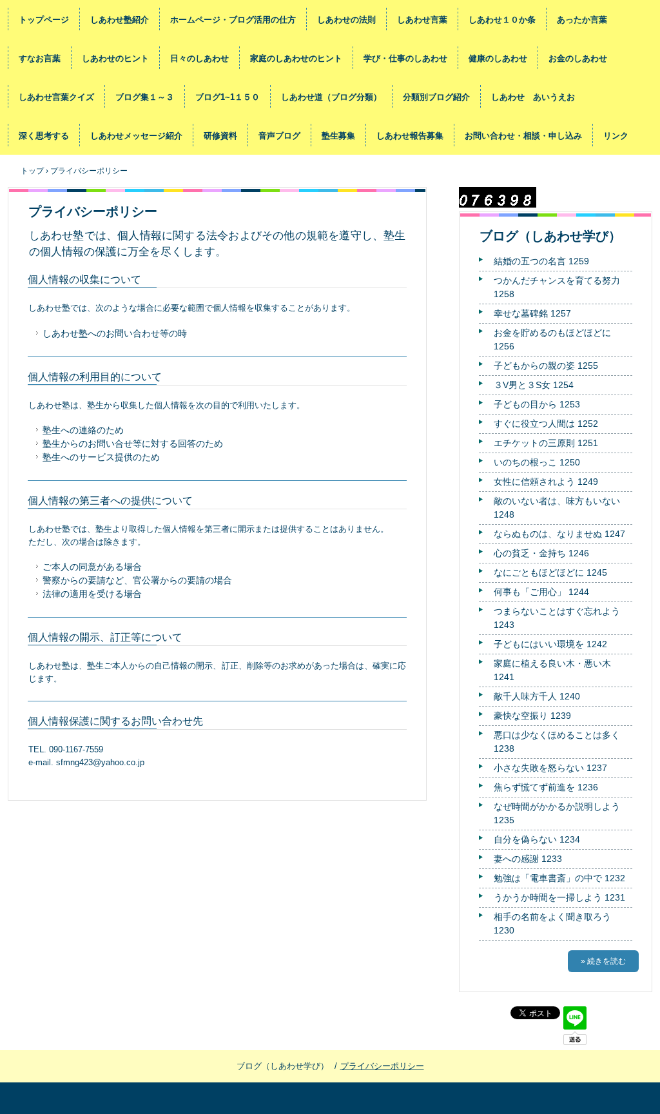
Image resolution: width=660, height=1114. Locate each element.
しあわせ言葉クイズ (56, 97)
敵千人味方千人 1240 (537, 696)
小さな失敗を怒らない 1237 (550, 768)
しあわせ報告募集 (409, 136)
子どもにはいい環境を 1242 (550, 644)
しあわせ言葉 (422, 19)
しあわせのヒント (115, 58)
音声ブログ (279, 136)
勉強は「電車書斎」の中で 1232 (559, 878)
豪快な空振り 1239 (532, 715)
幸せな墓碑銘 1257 (532, 313)
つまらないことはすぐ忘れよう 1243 (557, 618)
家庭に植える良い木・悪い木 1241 (552, 670)
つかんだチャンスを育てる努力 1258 (557, 287)
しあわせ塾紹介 (119, 19)
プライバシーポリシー (382, 1066)
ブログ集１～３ (144, 97)
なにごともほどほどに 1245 (550, 572)
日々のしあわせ (199, 58)
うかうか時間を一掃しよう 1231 (559, 897)
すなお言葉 (40, 58)
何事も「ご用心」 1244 (541, 592)
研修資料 (220, 136)
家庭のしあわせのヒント (296, 58)
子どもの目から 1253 (537, 404)
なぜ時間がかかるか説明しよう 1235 (557, 813)
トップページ (44, 19)
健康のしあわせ (498, 58)
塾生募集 (338, 136)
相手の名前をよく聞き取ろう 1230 (552, 923)
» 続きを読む (603, 961)
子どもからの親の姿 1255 (546, 365)
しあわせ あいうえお (533, 97)
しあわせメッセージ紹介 (136, 136)
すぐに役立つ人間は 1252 (546, 423)
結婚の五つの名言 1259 (541, 261)
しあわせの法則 (346, 19)
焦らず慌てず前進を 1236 (546, 787)
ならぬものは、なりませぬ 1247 (559, 534)
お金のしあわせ (577, 58)
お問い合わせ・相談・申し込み (523, 136)
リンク (615, 136)
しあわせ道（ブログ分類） (331, 97)
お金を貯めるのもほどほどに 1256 (552, 339)
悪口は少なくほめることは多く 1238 (557, 742)
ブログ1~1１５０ (227, 97)
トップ (32, 170)
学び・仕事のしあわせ (405, 58)
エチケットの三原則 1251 (546, 443)
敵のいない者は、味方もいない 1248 (557, 508)
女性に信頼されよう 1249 (546, 481)
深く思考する (44, 136)
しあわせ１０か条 (502, 19)
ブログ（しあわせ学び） (550, 236)
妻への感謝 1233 (528, 859)
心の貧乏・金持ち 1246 (541, 553)
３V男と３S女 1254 (534, 385)
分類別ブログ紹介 (436, 97)
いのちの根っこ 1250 (537, 462)
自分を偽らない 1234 (537, 839)
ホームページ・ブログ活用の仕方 (233, 19)
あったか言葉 (582, 19)
